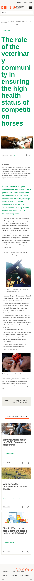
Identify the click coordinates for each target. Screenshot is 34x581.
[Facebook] (17, 569)
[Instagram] (23, 569)
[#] (26, 155)
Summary (6, 164)
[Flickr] (31, 569)
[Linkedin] (28, 569)
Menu (30, 7)
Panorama (4, 22)
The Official (6, 572)
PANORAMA (14, 575)
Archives (5, 575)
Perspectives (6, 30)
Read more (6, 462)
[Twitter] (20, 569)
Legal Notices (24, 575)
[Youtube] (26, 569)
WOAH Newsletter (18, 572)
